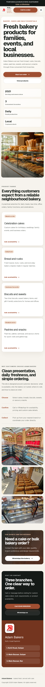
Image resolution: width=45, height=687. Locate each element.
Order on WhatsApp (22, 4)
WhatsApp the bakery (21, 558)
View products (22, 81)
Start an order (21, 74)
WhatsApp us (22, 613)
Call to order (25, 10)
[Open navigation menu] (41, 10)
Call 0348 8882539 (22, 606)
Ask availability (10, 242)
